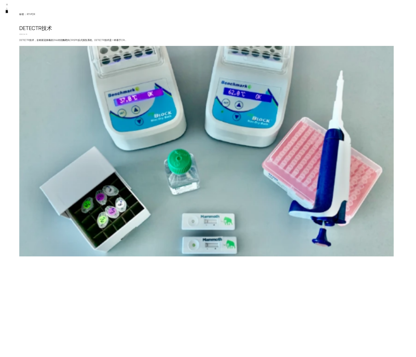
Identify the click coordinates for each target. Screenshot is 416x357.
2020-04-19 (23, 34)
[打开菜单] (7, 4)
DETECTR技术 (35, 28)
